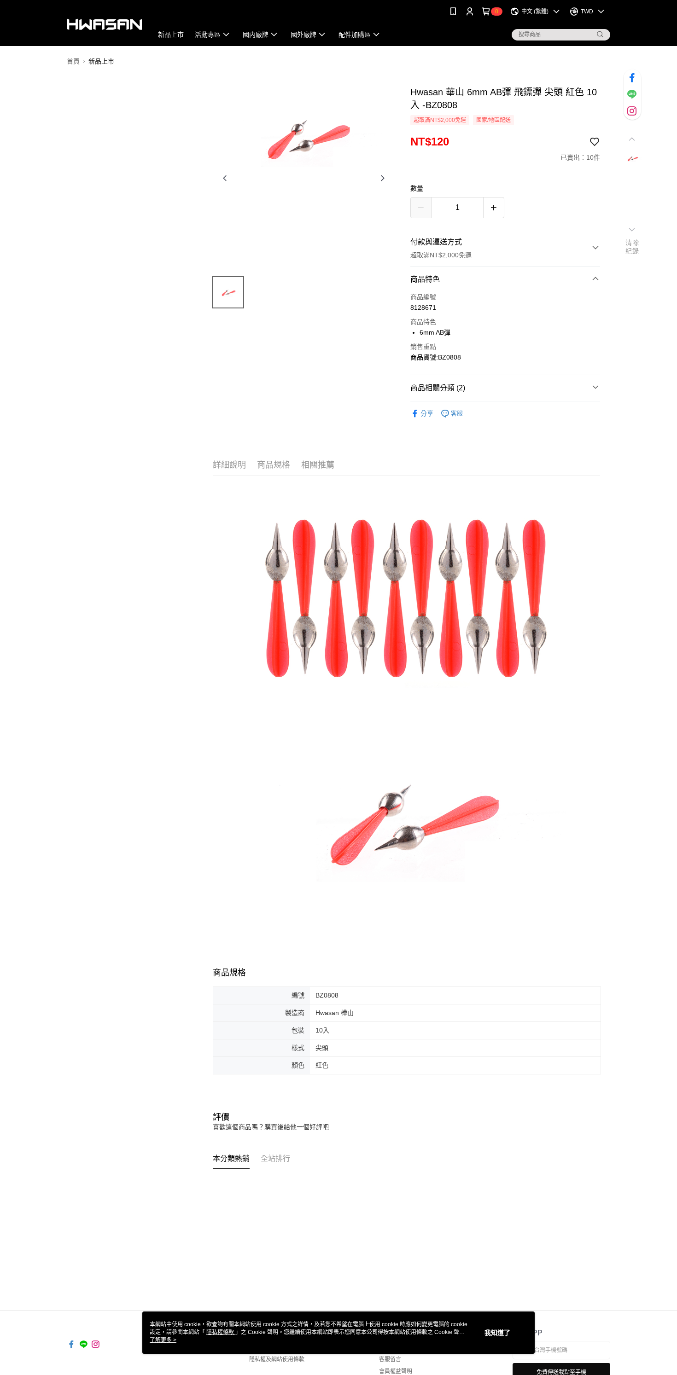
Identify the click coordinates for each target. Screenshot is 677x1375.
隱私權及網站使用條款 (276, 1359)
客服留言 (390, 1359)
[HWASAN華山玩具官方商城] (104, 24)
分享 (426, 413)
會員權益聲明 (395, 1371)
